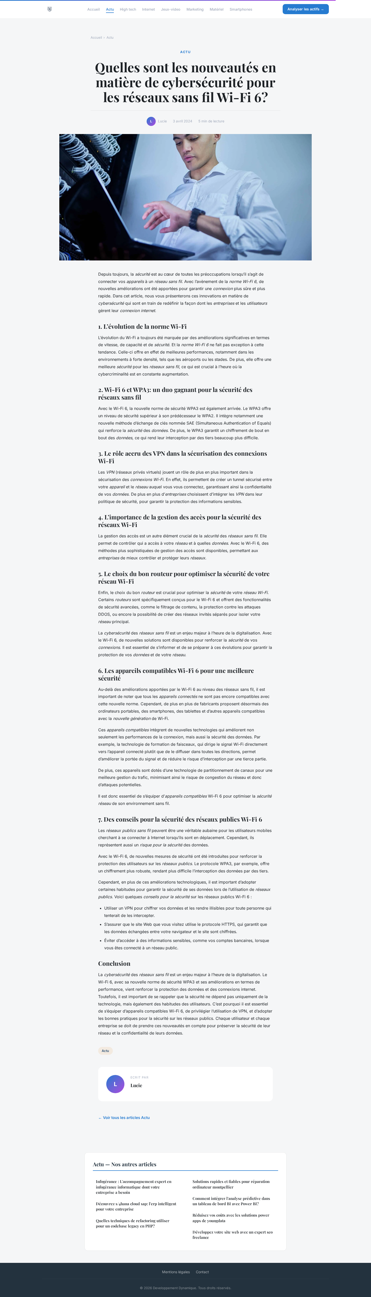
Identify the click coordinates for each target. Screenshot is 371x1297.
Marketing (195, 9)
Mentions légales (176, 1272)
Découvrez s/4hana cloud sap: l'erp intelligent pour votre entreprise (136, 1206)
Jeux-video (170, 9)
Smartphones (241, 9)
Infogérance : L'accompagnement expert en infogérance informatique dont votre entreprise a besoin (133, 1187)
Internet (148, 9)
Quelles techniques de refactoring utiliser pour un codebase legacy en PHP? (132, 1223)
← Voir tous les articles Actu (124, 1117)
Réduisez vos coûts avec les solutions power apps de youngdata (231, 1218)
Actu (110, 9)
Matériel (217, 9)
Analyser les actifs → (305, 9)
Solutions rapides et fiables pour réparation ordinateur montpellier (231, 1184)
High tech (128, 9)
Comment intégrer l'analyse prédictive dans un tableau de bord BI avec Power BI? (231, 1201)
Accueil (93, 9)
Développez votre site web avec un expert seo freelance (233, 1234)
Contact (202, 1272)
